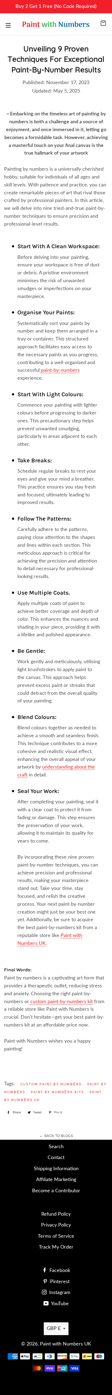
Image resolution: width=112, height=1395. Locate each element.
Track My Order (56, 1247)
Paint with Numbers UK (65, 1344)
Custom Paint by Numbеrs (51, 1084)
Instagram (59, 1292)
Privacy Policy (56, 1225)
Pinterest (59, 1281)
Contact (56, 1157)
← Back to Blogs (56, 1135)
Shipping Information (56, 1168)
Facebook (59, 1270)
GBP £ (54, 1328)
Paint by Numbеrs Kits (57, 1092)
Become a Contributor (56, 1190)
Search (56, 1146)
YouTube (59, 1303)
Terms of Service (56, 1236)
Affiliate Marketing (56, 1179)
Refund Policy (56, 1214)
